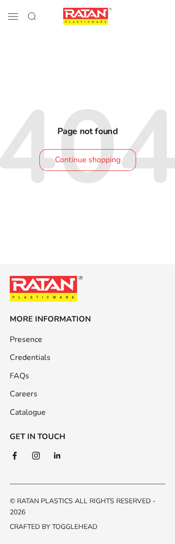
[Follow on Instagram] (36, 455)
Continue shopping (88, 159)
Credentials (30, 357)
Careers (23, 394)
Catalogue (28, 412)
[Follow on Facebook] (14, 455)
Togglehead (74, 526)
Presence (26, 339)
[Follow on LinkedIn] (57, 455)
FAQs (19, 376)
